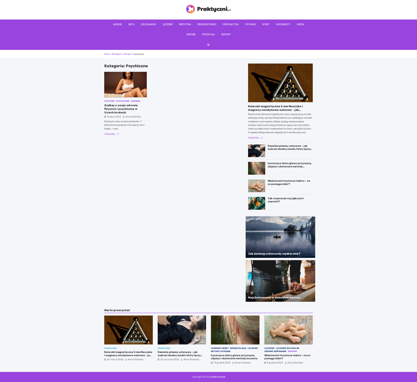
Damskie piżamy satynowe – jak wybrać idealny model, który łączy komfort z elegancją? (289, 149)
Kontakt (226, 34)
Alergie (117, 24)
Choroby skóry (220, 348)
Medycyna (185, 24)
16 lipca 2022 (114, 116)
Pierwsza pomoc (206, 24)
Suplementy (283, 24)
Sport (266, 24)
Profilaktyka (231, 24)
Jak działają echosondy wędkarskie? (274, 253)
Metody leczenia (220, 351)
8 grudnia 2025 (275, 362)
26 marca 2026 (115, 359)
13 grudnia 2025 (222, 362)
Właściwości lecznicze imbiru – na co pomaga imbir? (289, 182)
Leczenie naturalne (287, 348)
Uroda (300, 24)
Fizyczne (109, 101)
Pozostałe (208, 34)
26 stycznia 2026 (169, 359)
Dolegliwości (148, 24)
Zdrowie (191, 34)
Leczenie (168, 24)
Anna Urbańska (133, 116)
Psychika (250, 24)
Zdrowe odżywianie (275, 351)
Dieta (131, 24)
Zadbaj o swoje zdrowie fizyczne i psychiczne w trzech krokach (121, 109)
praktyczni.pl (218, 377)
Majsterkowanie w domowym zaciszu (274, 297)
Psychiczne (122, 101)
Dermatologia (238, 348)
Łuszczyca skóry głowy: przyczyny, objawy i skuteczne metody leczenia (290, 166)
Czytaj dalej (109, 134)
